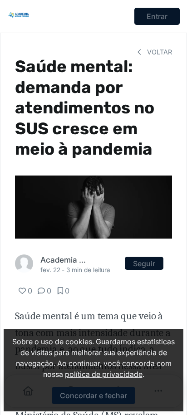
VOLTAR (158, 52)
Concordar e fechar (93, 395)
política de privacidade (104, 374)
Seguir (144, 263)
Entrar (157, 16)
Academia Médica (65, 259)
